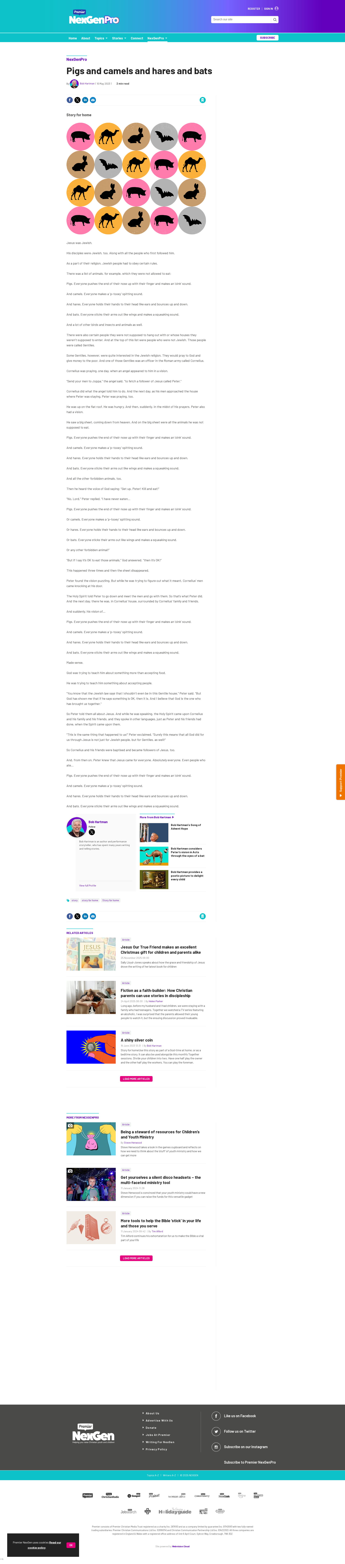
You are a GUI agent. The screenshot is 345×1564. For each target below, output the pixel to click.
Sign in (160, 92)
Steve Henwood (133, 1142)
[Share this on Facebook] (69, 100)
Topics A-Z (153, 1475)
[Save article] (202, 100)
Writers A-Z (169, 1475)
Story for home (110, 900)
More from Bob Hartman (155, 817)
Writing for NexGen (160, 1442)
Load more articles (136, 1078)
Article (126, 939)
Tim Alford (157, 1231)
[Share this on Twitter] (77, 100)
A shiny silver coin (137, 1039)
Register (254, 8)
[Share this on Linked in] (85, 100)
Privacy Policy (156, 1449)
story (75, 900)
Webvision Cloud (181, 1546)
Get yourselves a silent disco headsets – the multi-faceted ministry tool (161, 1180)
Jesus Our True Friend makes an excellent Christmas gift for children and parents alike (161, 949)
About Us (152, 1413)
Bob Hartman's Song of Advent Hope (186, 826)
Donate (151, 1427)
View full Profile (87, 885)
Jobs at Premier (158, 1434)
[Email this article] (93, 100)
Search (275, 19)
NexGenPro (76, 59)
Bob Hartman (87, 83)
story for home (90, 900)
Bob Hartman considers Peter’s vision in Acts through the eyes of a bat (187, 852)
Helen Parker (156, 1001)
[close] (206, 92)
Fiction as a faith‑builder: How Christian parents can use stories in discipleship (156, 993)
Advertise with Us (159, 1420)
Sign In (268, 8)
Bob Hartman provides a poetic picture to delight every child (187, 875)
